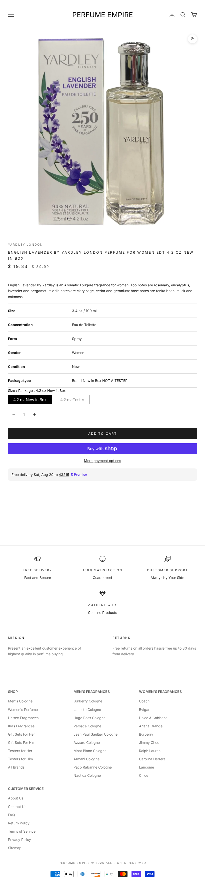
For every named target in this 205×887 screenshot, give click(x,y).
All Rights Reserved (126, 863)
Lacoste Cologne (87, 709)
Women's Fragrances (160, 691)
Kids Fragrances (21, 726)
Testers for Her (20, 751)
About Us (15, 798)
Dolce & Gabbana (153, 718)
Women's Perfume (23, 709)
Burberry (146, 734)
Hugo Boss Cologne (90, 718)
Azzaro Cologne (87, 742)
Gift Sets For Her (21, 734)
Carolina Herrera (152, 759)
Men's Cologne (20, 701)
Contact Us (17, 806)
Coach (144, 701)
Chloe (143, 775)
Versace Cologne (87, 726)
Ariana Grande (150, 726)
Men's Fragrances (92, 691)
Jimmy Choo (149, 742)
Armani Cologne (87, 759)
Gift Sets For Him (21, 742)
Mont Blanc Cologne (90, 751)
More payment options (102, 460)
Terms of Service (22, 831)
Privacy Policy (19, 839)
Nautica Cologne (87, 775)
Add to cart (102, 434)
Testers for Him (20, 759)
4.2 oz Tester (72, 399)
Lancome (146, 767)
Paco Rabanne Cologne (93, 767)
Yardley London (25, 244)
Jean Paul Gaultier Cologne (96, 734)
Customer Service (26, 788)
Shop (13, 691)
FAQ (11, 815)
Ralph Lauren (149, 751)
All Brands (16, 767)
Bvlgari (144, 709)
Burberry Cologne (88, 701)
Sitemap (15, 848)
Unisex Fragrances (23, 718)
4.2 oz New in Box (30, 399)
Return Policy (19, 823)
